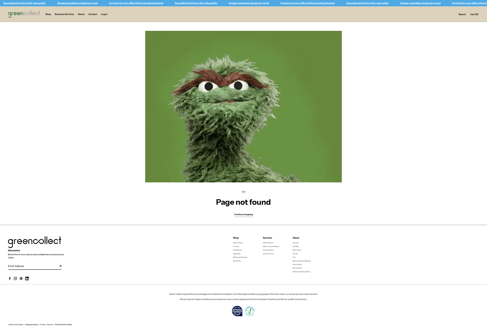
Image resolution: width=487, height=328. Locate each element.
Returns (50, 324)
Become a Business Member (302, 261)
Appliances (236, 253)
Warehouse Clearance (240, 257)
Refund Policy (297, 268)
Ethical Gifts (237, 261)
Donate (295, 253)
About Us (296, 243)
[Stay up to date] (60, 266)
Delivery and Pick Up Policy (301, 272)
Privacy (42, 324)
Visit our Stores (238, 243)
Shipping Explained (31, 324)
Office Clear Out (268, 243)
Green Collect (18, 324)
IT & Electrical (237, 250)
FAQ (294, 257)
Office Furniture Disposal (271, 246)
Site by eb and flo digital (63, 324)
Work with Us (297, 250)
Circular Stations (268, 250)
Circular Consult (268, 253)
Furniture (236, 246)
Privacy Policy (297, 264)
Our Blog (295, 246)
